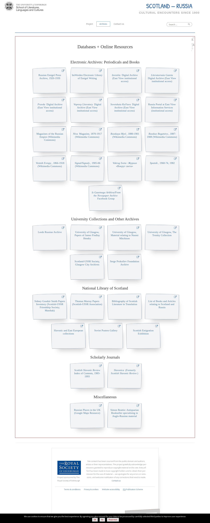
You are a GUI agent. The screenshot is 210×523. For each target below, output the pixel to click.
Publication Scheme (133, 489)
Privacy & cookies (91, 489)
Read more (113, 520)
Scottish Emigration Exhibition (143, 332)
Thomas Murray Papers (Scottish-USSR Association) (87, 303)
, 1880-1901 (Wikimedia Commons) (125, 135)
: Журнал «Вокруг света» (125, 165)
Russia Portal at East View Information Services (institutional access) (162, 107)
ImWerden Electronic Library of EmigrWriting (87, 77)
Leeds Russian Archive (50, 232)
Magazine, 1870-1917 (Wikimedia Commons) (87, 135)
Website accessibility (111, 489)
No (102, 520)
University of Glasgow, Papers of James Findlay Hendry (87, 235)
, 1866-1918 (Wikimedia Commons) (50, 165)
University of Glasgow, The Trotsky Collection (162, 234)
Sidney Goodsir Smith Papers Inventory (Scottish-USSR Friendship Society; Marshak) (49, 306)
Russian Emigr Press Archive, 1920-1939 (49, 77)
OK (95, 520)
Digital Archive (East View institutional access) (125, 78)
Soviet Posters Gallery (105, 330)
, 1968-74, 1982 (162, 163)
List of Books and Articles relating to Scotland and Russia (162, 304)
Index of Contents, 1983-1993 (87, 373)
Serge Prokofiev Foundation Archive (124, 263)
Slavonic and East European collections (68, 332)
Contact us (116, 480)
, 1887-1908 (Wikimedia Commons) (162, 135)
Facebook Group (106, 195)
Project (89, 24)
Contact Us (119, 24)
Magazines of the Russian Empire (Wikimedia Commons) (49, 136)
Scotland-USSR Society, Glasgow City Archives (87, 263)
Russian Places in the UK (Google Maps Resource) (87, 412)
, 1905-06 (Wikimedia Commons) (87, 165)
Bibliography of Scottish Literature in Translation (124, 303)
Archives (103, 24)
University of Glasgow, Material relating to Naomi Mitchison (124, 235)
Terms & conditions (72, 489)
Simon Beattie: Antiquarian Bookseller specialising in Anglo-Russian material (124, 413)
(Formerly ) (125, 372)
